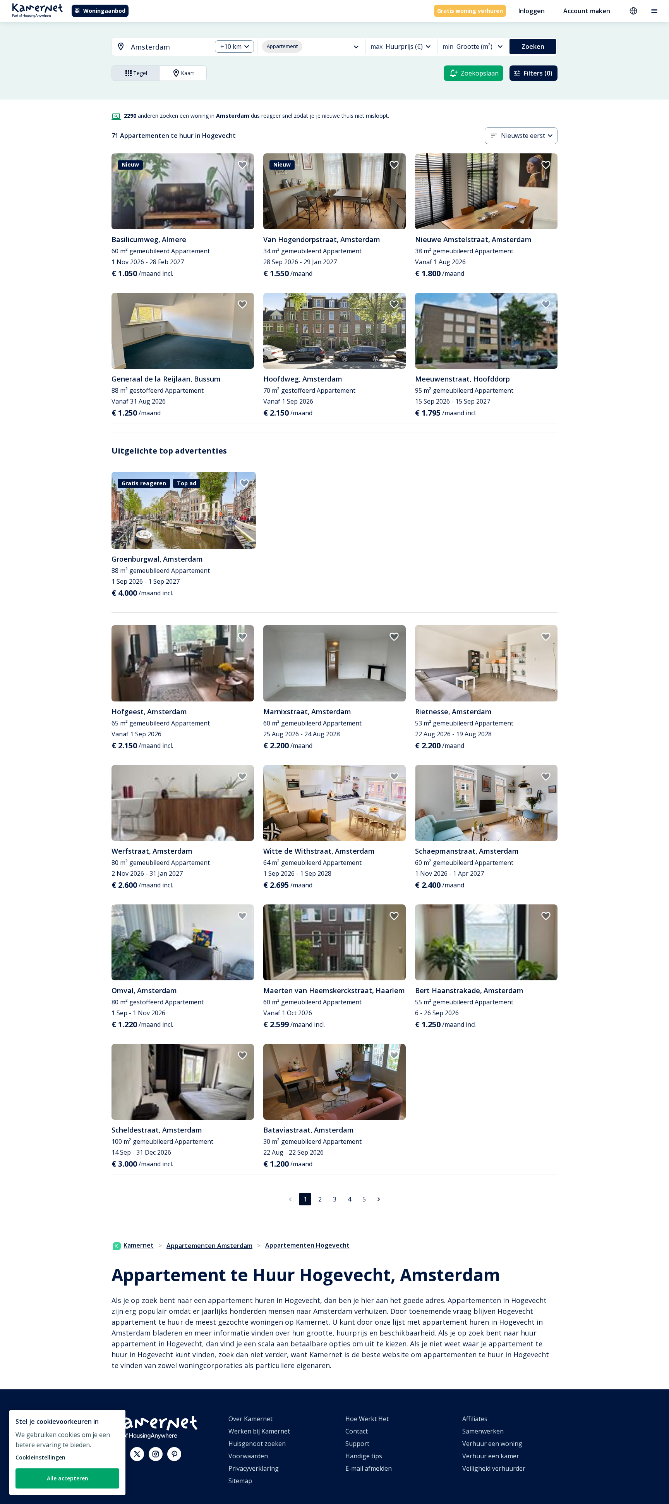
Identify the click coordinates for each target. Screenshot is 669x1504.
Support (357, 1443)
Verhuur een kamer (490, 1456)
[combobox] (157, 47)
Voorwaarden (248, 1456)
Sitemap (240, 1480)
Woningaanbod (104, 10)
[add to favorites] (242, 165)
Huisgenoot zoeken (257, 1443)
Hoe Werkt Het (367, 1419)
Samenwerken (483, 1431)
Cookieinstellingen (40, 1457)
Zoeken (532, 46)
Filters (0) (538, 73)
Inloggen (531, 11)
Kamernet (139, 1245)
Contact (356, 1431)
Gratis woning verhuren (470, 10)
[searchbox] (168, 47)
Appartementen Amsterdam (209, 1245)
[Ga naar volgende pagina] (378, 1199)
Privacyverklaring (253, 1468)
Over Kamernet (250, 1419)
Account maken (586, 11)
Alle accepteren (67, 1478)
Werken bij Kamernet (259, 1431)
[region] (67, 1452)
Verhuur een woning (492, 1443)
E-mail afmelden (368, 1468)
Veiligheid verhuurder (493, 1468)
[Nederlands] (633, 11)
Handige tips (363, 1456)
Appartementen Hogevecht (307, 1245)
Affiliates (474, 1419)
